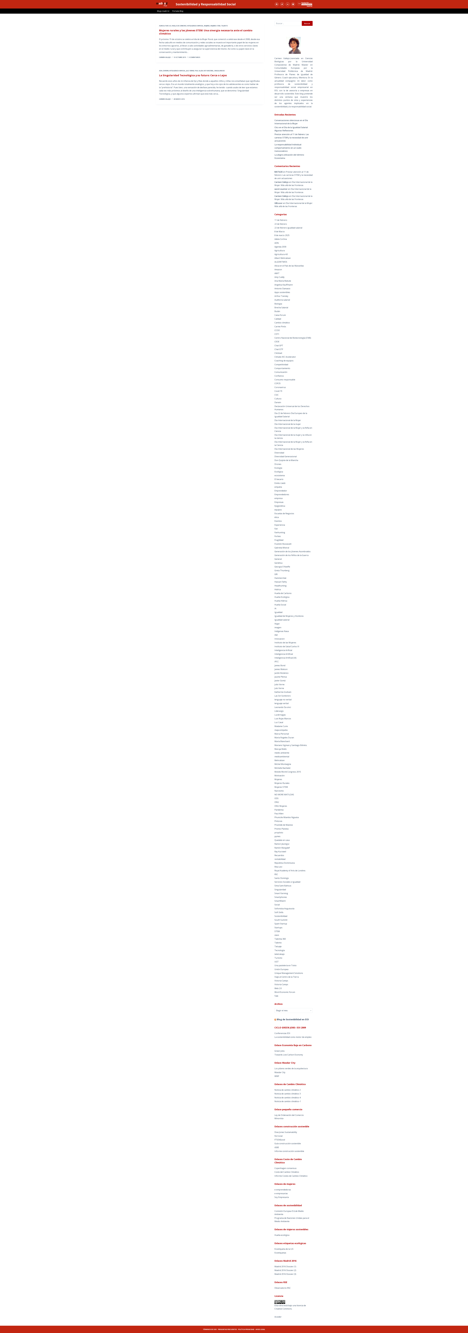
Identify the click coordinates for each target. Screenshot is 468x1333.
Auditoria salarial (282, 300)
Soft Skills (278, 912)
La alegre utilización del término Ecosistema (289, 156)
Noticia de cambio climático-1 (287, 1101)
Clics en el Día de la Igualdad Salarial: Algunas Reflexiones (291, 129)
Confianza (279, 376)
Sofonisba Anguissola (284, 908)
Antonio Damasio (282, 288)
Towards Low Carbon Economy (288, 1054)
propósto (278, 832)
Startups (278, 927)
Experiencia (279, 525)
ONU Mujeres (280, 806)
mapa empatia (281, 730)
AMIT (276, 273)
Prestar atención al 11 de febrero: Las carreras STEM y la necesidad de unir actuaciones (291, 137)
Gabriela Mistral (281, 547)
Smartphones (280, 897)
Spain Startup (280, 923)
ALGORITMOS (280, 262)
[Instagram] (293, 4)
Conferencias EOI (282, 1033)
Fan (276, 528)
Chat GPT (278, 345)
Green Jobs (279, 1051)
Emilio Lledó (279, 483)
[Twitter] (282, 4)
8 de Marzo (279, 231)
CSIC (276, 395)
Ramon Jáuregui (281, 844)
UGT (276, 961)
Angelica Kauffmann (283, 284)
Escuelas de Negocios (284, 513)
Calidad (277, 319)
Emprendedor (280, 490)
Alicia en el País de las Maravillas (289, 265)
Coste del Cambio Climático (286, 1172)
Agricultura (279, 250)
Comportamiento (282, 368)
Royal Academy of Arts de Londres (289, 870)
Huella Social (280, 604)
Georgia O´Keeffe (282, 566)
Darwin (166, 71)
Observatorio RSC (282, 1288)
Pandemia (278, 809)
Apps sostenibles (282, 292)
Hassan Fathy (280, 581)
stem (276, 935)
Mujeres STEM (215, 26)
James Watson (281, 669)
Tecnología (279, 950)
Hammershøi (280, 578)
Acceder (278, 1316)
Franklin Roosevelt (282, 544)
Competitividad (281, 364)
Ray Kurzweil (209, 71)
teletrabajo (279, 954)
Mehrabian (279, 760)
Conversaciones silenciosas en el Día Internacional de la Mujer (291, 122)
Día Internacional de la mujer (287, 424)
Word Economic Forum (284, 992)
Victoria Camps (281, 980)
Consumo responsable (284, 379)
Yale (276, 996)
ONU (276, 802)
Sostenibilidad (280, 916)
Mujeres (207, 26)
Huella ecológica (281, 1235)
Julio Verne (279, 684)
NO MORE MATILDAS (284, 794)
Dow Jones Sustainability (285, 1132)
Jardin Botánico (281, 673)
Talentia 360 (280, 939)
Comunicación (280, 372)
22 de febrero (280, 224)
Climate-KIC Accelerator (285, 357)
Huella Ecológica (281, 597)
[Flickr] (287, 4)
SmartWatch (280, 901)
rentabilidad (279, 859)
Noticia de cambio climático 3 (287, 1093)
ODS (276, 798)
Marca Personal (281, 733)
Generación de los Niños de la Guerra (291, 555)
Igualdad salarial (281, 619)
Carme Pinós (280, 326)
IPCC (276, 661)
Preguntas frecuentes (227, 1329)
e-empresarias (281, 1193)
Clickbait (278, 353)
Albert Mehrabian (282, 258)
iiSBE (276, 1147)
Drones (277, 464)
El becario (278, 479)
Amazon (278, 269)
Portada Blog (177, 11)
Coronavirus (280, 387)
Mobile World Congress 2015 (287, 771)
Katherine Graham (282, 692)
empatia (278, 487)
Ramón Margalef (282, 847)
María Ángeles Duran (284, 737)
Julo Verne (190, 71)
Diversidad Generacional (285, 456)
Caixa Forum (280, 315)
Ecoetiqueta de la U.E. (284, 1249)
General (278, 559)
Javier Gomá (279, 680)
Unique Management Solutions (288, 973)
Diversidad (279, 452)
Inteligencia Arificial (195, 26)
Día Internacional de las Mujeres (289, 449)
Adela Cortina (280, 239)
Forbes (277, 536)
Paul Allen (199, 71)
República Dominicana (284, 863)
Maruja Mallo (280, 749)
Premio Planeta (281, 828)
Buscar (307, 23)
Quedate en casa (282, 840)
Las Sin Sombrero (282, 695)
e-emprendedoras (282, 1189)
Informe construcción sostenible (289, 1151)
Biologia (278, 303)
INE (276, 635)
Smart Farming (281, 893)
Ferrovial (278, 1136)
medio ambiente (281, 752)
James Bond (279, 665)
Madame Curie (281, 726)
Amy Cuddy (279, 277)
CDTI (276, 334)
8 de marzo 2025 (281, 235)
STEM (277, 931)
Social (277, 904)
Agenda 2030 (280, 246)
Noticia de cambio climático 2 (287, 1090)
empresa (278, 498)
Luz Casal (278, 722)
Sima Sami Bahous (282, 885)
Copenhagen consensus (285, 1168)
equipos (278, 509)
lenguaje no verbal (283, 699)
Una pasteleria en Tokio (285, 965)
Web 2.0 (278, 988)
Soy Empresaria (281, 1197)
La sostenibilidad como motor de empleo (293, 1037)
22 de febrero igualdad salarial (288, 227)
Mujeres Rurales (281, 783)
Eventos (278, 521)
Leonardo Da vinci (282, 707)
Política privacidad (246, 1329)
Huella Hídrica (280, 600)
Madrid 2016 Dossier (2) (285, 1270)
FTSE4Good (279, 1139)
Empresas (278, 502)
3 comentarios (194, 57)
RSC (276, 874)
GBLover (278, 203)
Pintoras (278, 821)
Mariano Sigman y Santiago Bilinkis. (290, 745)
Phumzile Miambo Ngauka (286, 817)
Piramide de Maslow (283, 825)
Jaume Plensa (280, 676)
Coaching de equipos (283, 360)
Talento (224, 26)
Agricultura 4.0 (165, 26)
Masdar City (279, 1072)
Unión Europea (281, 969)
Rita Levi (278, 866)
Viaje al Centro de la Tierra (286, 977)
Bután (277, 311)
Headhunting (280, 585)
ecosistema (279, 475)
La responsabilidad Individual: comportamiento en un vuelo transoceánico (288, 147)
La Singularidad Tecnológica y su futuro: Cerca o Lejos (193, 75)
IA (275, 608)
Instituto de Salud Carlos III (286, 646)
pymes (277, 836)
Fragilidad (278, 540)
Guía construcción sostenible (287, 1143)
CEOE (276, 341)
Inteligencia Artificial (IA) (285, 657)
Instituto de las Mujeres (285, 642)
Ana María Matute (282, 281)
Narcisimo (279, 790)
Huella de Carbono (179, 26)
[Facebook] (276, 4)
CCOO (277, 330)
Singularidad (219, 71)
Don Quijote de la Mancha (286, 460)
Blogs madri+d (163, 11)
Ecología (278, 468)
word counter (281, 189)
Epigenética (279, 506)
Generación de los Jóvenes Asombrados (292, 551)
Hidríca (277, 589)
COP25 (277, 383)
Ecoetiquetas (280, 1252)
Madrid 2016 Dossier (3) (285, 1274)
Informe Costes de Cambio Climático (290, 1176)
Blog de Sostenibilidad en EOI (293, 1019)
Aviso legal (260, 1329)
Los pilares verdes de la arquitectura (291, 1068)
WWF (276, 1076)
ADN (160, 71)
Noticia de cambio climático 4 (287, 1097)
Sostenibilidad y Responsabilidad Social (206, 4)
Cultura (277, 398)
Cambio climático (282, 322)
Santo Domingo (281, 878)
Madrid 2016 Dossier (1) (285, 1266)
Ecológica (278, 471)
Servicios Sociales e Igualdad (287, 882)
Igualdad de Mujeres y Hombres (289, 616)
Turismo (278, 958)
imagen (277, 627)
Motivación (279, 775)
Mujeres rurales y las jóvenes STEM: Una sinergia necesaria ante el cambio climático (205, 32)
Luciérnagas (280, 714)
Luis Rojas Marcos (282, 718)
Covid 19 (278, 391)
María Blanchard (282, 741)
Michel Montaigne (282, 764)
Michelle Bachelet (282, 768)
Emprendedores (281, 494)
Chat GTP (278, 349)
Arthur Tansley (281, 296)
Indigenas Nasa (281, 631)
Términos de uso (210, 1329)
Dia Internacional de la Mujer (287, 420)
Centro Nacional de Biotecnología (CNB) (292, 338)
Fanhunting (279, 532)
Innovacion (279, 638)
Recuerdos (279, 855)
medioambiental (281, 756)
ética (276, 517)
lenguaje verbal (281, 703)
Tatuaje (278, 946)
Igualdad (278, 612)
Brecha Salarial (281, 307)
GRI (276, 574)
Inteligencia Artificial (283, 654)
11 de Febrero (280, 220)
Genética (278, 563)
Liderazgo (279, 711)
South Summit (280, 920)
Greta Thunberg (281, 570)
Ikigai (276, 623)
